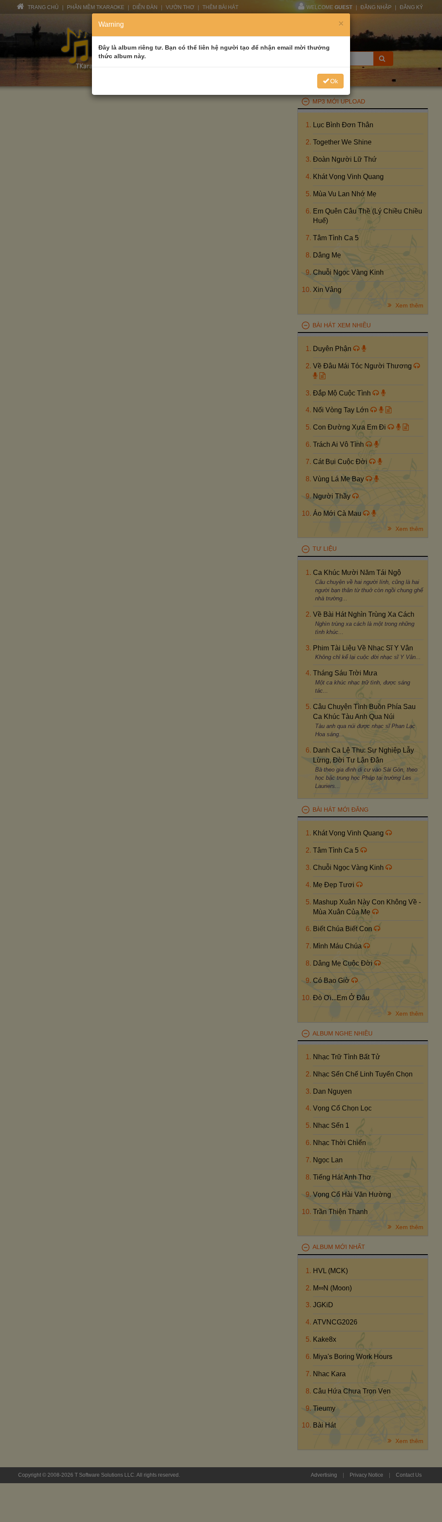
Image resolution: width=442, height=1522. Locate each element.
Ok (334, 81)
